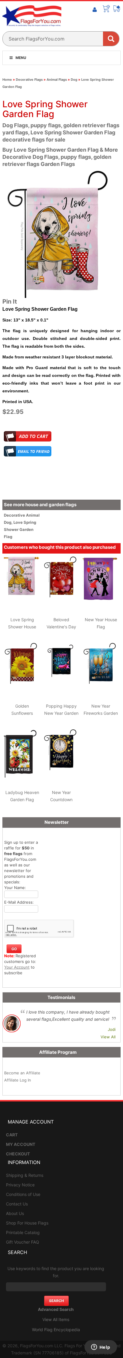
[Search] (111, 39)
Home (7, 79)
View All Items (55, 1319)
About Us (15, 1213)
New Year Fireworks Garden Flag (101, 713)
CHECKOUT (18, 1153)
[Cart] (106, 8)
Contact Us (17, 1203)
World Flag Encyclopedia (56, 1329)
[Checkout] (117, 8)
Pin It (9, 301)
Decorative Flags (29, 79)
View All (108, 1036)
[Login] (94, 9)
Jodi (112, 1029)
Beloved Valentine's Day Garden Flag (61, 626)
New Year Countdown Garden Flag (61, 799)
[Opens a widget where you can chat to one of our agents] (100, 1347)
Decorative (15, 515)
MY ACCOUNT (20, 1144)
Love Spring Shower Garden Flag (20, 529)
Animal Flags (57, 79)
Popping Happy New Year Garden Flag (61, 713)
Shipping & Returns (24, 1175)
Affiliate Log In (17, 1080)
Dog (74, 79)
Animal (33, 515)
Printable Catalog (23, 1232)
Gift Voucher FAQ (22, 1241)
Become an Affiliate (22, 1072)
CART (12, 1134)
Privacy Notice (20, 1184)
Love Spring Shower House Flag (22, 626)
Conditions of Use (23, 1194)
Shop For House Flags (27, 1222)
